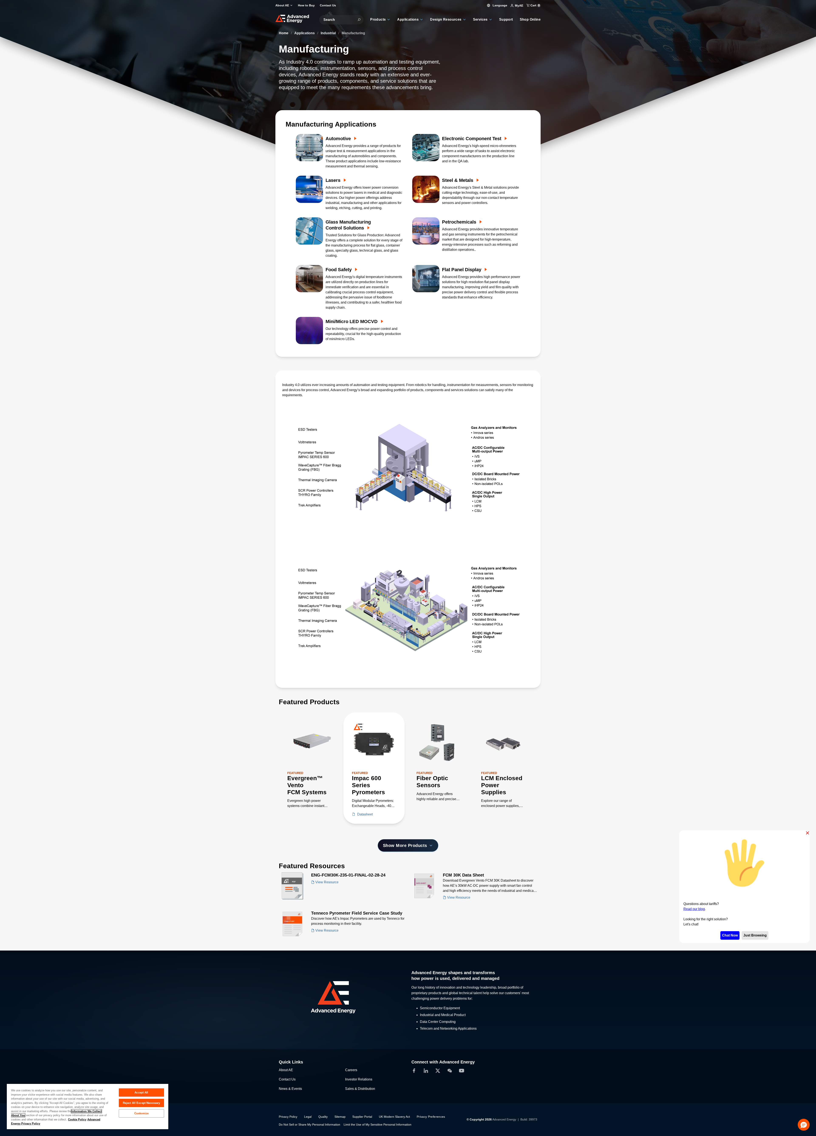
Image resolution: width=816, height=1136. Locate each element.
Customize (141, 1113)
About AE (286, 1070)
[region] (87, 1106)
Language (499, 5)
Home (284, 33)
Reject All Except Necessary (141, 1103)
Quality (323, 1116)
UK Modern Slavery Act (394, 1116)
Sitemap (340, 1116)
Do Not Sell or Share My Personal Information (309, 1124)
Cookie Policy (77, 1119)
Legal (308, 1116)
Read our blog (694, 909)
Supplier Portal (362, 1116)
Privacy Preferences (431, 1116)
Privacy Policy (288, 1116)
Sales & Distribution (360, 1088)
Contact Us (287, 1079)
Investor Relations (358, 1079)
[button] (804, 1125)
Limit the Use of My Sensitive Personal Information (377, 1124)
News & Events (290, 1088)
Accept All (141, 1092)
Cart (535, 5)
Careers (351, 1070)
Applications (305, 33)
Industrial (329, 33)
